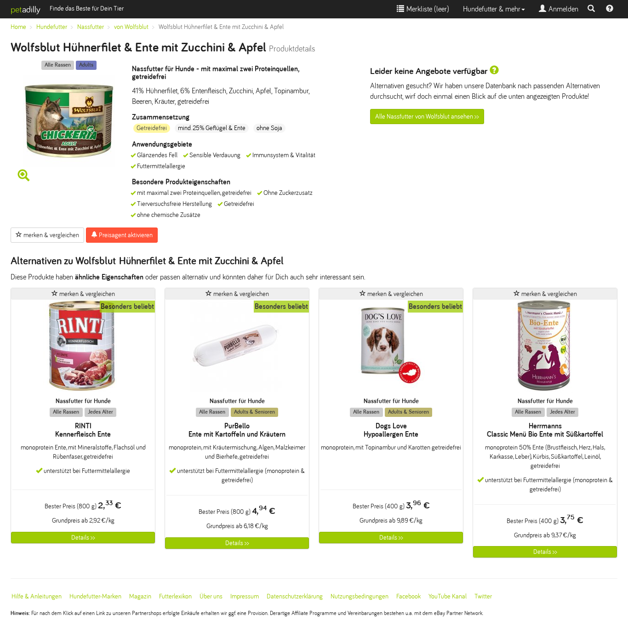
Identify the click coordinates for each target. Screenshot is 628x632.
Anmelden (562, 9)
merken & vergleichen (50, 235)
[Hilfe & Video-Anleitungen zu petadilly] (609, 9)
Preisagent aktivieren (125, 235)
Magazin (140, 596)
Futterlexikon (175, 596)
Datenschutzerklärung (295, 596)
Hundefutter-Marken (95, 596)
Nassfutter (90, 26)
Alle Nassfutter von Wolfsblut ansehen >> (427, 116)
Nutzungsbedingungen (359, 596)
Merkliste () (426, 9)
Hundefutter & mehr (491, 9)
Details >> (83, 537)
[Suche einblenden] (591, 9)
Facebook (408, 596)
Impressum (244, 596)
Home (18, 26)
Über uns (211, 596)
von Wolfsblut (131, 26)
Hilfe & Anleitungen (36, 596)
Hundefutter (51, 26)
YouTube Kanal (447, 596)
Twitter (483, 596)
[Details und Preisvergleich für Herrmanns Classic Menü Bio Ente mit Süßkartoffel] (545, 349)
